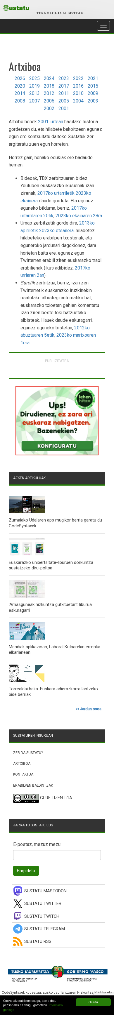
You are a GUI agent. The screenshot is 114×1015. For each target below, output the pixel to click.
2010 (78, 93)
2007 (34, 101)
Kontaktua (23, 774)
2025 (34, 78)
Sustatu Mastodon (45, 891)
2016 (78, 86)
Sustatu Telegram (44, 929)
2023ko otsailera (56, 230)
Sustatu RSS (37, 941)
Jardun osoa (90, 709)
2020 (20, 86)
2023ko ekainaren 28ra (79, 215)
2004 (78, 101)
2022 (78, 78)
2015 (93, 86)
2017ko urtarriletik (56, 193)
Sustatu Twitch (41, 916)
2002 (49, 108)
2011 (63, 93)
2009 (93, 93)
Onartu (93, 1002)
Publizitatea (57, 361)
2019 (34, 86)
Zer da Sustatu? (28, 753)
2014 (20, 93)
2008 (20, 101)
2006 (49, 101)
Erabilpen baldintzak (33, 785)
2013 (34, 93)
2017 (63, 86)
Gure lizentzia (56, 797)
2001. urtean (50, 121)
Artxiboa (21, 764)
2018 (49, 86)
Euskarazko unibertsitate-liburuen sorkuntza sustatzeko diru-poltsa (51, 565)
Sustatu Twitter (42, 903)
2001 (63, 108)
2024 (49, 78)
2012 (49, 93)
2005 (63, 101)
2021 (93, 78)
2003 (93, 101)
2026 (20, 78)
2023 (63, 78)
